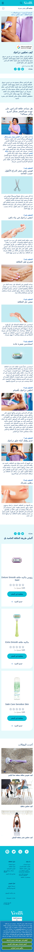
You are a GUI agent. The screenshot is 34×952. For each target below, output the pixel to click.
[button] (3, 3)
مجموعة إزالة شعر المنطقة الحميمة (23, 874)
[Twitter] (23, 69)
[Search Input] (20, 3)
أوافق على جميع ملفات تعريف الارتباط (17, 940)
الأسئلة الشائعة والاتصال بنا (7, 903)
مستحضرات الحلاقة (25, 877)
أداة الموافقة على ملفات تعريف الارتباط (22, 934)
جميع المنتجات (26, 864)
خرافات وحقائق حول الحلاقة (9, 871)
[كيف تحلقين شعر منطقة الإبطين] (17, 823)
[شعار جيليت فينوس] (28, 3)
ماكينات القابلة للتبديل (24, 866)
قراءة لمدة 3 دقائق (26, 66)
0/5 (24, 588)
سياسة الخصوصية (20, 929)
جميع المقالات (16, 12)
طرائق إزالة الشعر (10, 874)
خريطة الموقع (11, 886)
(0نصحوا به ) (18, 588)
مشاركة (30, 69)
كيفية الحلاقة (28, 14)
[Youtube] (20, 851)
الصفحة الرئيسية (27, 12)
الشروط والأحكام (11, 888)
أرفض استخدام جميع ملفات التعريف (17, 944)
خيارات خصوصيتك (10, 898)
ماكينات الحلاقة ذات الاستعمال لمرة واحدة (24, 871)
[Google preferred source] (24, 47)
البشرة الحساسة (11, 868)
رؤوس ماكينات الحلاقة (24, 868)
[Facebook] (19, 69)
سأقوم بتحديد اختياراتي (17, 948)
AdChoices (17, 918)
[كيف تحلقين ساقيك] (17, 792)
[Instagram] (7, 851)
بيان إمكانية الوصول (10, 893)
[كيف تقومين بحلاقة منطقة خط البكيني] (17, 761)
